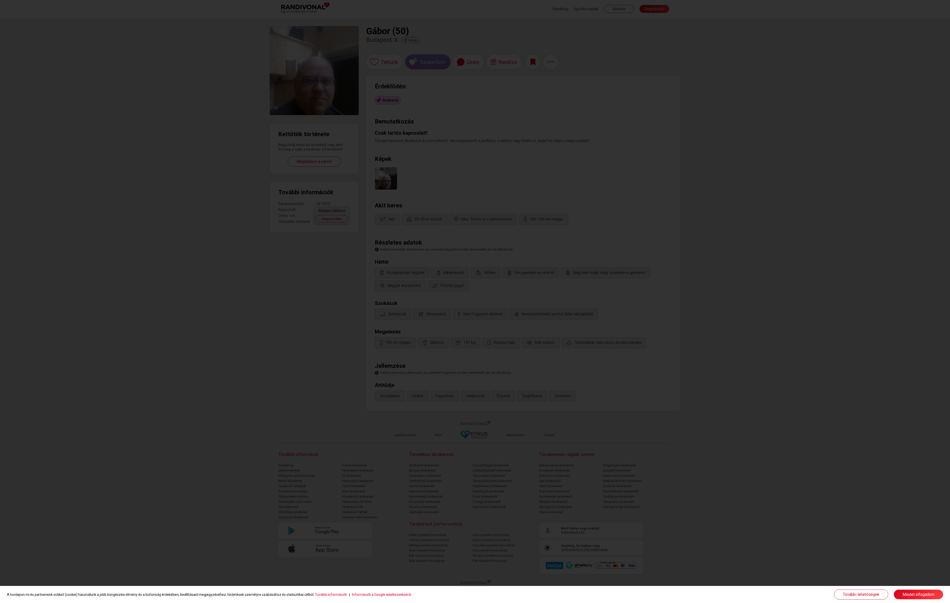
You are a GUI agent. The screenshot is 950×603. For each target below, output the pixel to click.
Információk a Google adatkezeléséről (381, 595)
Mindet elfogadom (918, 594)
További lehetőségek (861, 594)
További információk (331, 595)
